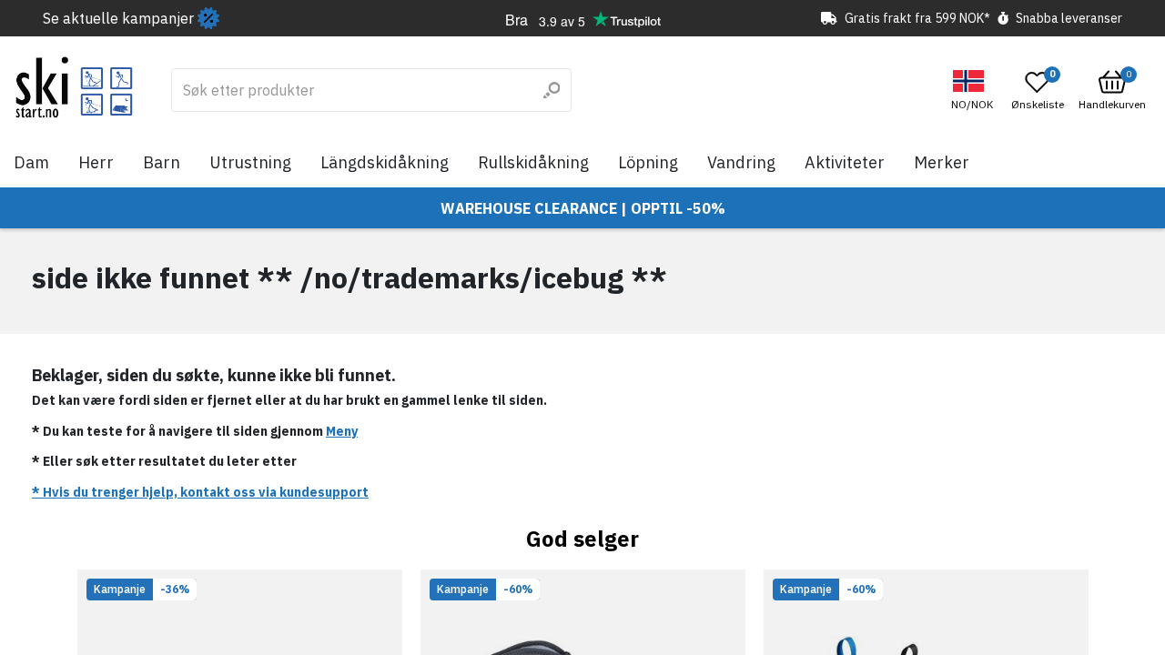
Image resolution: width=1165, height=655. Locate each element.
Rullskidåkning (533, 162)
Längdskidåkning (384, 162)
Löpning (648, 162)
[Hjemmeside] (74, 87)
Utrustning (250, 162)
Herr (96, 162)
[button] (974, 90)
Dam (31, 162)
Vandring (741, 162)
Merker (941, 162)
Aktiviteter (845, 162)
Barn (161, 162)
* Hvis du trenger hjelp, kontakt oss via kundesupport (200, 492)
